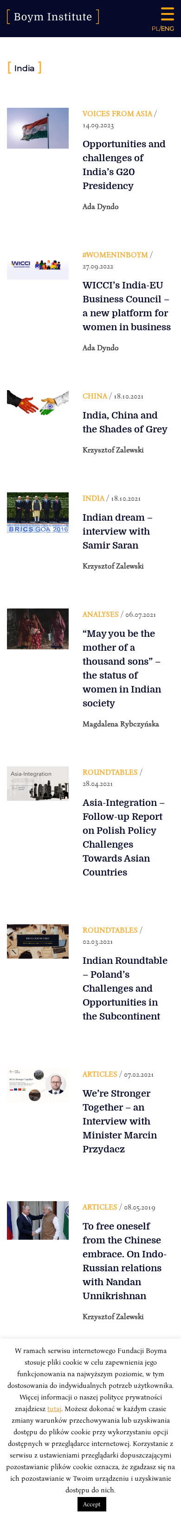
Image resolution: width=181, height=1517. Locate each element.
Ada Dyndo (101, 206)
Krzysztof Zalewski (113, 449)
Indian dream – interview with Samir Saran (118, 531)
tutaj (54, 1408)
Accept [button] (92, 1504)
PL (155, 28)
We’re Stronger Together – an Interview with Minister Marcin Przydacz (120, 1121)
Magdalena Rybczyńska (121, 723)
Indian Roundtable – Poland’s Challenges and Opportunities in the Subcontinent (125, 988)
